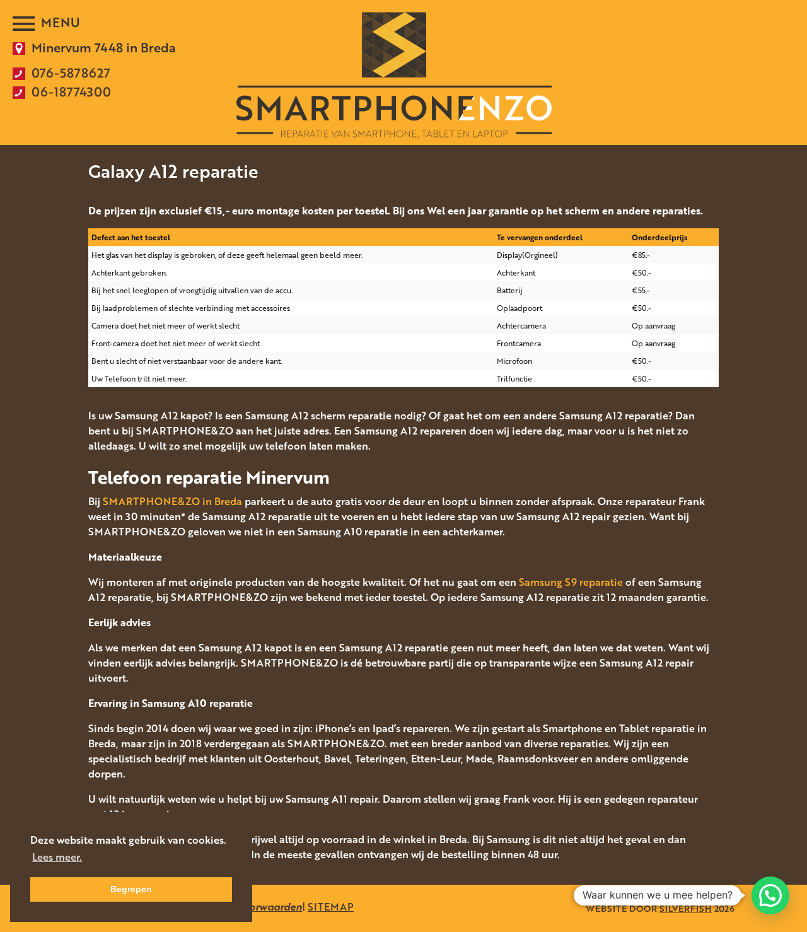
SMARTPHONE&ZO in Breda (172, 501)
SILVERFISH (685, 908)
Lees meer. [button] (57, 857)
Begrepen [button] (131, 889)
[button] (770, 895)
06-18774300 (71, 91)
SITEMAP (331, 906)
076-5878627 (71, 72)
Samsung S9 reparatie (571, 582)
